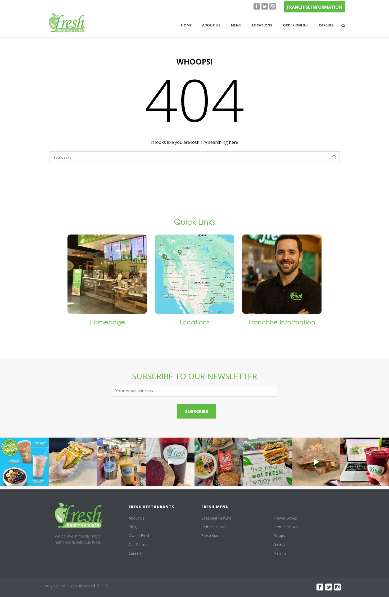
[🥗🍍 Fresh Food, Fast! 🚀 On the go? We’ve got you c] (121, 462)
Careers (326, 25)
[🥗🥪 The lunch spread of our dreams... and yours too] (219, 462)
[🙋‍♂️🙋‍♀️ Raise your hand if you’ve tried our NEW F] (316, 462)
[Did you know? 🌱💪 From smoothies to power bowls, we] (24, 462)
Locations (262, 25)
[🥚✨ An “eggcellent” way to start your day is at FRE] (267, 462)
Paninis (280, 553)
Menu (236, 25)
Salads (279, 544)
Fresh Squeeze (214, 535)
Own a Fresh (139, 535)
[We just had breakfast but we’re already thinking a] (73, 462)
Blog (133, 526)
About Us (136, 518)
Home (186, 25)
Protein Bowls (286, 526)
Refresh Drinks (214, 526)
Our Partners (140, 544)
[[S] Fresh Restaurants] (78, 515)
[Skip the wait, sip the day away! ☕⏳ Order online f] (364, 462)
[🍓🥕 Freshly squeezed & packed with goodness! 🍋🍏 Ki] (170, 462)
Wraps (279, 535)
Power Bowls (285, 518)
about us (211, 25)
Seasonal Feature (216, 518)
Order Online (295, 25)
